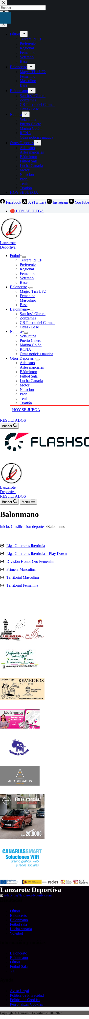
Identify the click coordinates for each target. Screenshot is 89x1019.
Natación (27, 389)
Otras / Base (29, 327)
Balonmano (19, 309)
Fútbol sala (18, 924)
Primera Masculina (21, 569)
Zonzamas (28, 318)
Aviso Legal (19, 991)
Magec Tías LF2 (33, 291)
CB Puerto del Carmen (37, 322)
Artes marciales (32, 367)
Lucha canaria (21, 929)
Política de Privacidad (27, 995)
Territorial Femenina (22, 585)
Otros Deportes (22, 358)
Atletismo (27, 363)
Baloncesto (18, 287)
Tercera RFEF (31, 260)
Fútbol (15, 256)
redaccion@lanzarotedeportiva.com (28, 895)
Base (23, 282)
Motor (24, 385)
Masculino (28, 300)
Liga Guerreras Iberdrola (25, 545)
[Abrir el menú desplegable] (24, 257)
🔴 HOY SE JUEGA (27, 211)
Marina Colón (31, 345)
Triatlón (26, 403)
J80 (12, 971)
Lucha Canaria (31, 381)
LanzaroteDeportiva (8, 245)
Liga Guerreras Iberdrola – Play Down (36, 553)
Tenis (24, 398)
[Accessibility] (5, 18)
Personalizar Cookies (26, 1004)
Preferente (28, 264)
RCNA (25, 349)
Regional (27, 269)
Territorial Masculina (22, 577)
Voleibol (16, 933)
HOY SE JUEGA (26, 410)
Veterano (27, 278)
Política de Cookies (25, 1000)
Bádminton (28, 372)
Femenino (27, 273)
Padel (24, 394)
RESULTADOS (13, 420)
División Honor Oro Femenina (30, 561)
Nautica (16, 331)
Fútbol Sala (29, 376)
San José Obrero (32, 314)
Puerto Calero (30, 340)
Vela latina (28, 336)
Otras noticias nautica (36, 354)
